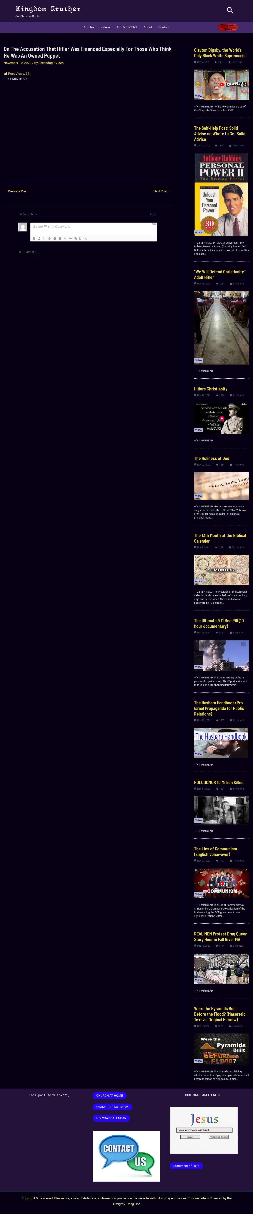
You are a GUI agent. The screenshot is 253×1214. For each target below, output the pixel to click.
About (148, 27)
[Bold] (34, 238)
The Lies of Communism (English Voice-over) (215, 851)
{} (80, 238)
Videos (105, 27)
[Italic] (39, 238)
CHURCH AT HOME (109, 1095)
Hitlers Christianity (210, 388)
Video (60, 63)
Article (198, 232)
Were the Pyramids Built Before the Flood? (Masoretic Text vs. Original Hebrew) (219, 1014)
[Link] (75, 238)
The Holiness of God (211, 458)
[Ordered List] (54, 238)
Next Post (162, 191)
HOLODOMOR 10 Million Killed (219, 782)
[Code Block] (70, 238)
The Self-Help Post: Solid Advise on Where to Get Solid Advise (219, 133)
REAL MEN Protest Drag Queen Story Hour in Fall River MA (220, 936)
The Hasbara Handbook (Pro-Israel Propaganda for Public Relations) (219, 708)
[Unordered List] (60, 238)
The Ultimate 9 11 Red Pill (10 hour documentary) (219, 623)
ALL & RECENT (127, 27)
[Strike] (49, 238)
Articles (89, 27)
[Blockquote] (65, 238)
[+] (86, 238)
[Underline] (44, 238)
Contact (163, 27)
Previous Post (16, 191)
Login (153, 214)
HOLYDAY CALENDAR (111, 1118)
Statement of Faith (186, 1166)
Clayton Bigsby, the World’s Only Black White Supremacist (221, 52)
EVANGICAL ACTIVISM (112, 1107)
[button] (230, 11)
